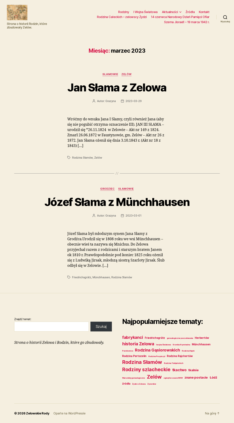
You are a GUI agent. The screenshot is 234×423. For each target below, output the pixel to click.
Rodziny (123, 12)
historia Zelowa (138, 343)
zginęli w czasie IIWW (173, 378)
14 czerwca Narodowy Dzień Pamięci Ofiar (180, 17)
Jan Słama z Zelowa (116, 87)
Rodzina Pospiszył (156, 356)
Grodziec (107, 188)
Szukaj (101, 326)
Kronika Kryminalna (181, 345)
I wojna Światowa (163, 345)
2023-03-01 (133, 215)
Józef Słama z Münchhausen (117, 201)
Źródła (190, 12)
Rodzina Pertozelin (134, 356)
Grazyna (110, 101)
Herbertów (202, 337)
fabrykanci (132, 337)
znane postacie (196, 377)
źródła (126, 383)
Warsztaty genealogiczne (133, 378)
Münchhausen (101, 277)
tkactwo (179, 370)
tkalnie (193, 370)
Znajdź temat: (22, 319)
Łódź (213, 377)
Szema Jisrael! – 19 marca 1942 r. (187, 22)
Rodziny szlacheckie (146, 369)
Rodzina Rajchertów (180, 356)
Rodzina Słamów (82, 157)
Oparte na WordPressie (69, 413)
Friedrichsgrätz (81, 277)
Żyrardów (151, 384)
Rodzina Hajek (188, 351)
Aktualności (170, 12)
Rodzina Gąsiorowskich (157, 350)
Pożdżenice (127, 351)
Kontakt (204, 12)
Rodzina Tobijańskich (173, 363)
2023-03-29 (133, 101)
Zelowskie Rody (37, 413)
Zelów (126, 74)
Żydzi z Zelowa (138, 384)
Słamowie (110, 74)
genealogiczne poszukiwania (180, 338)
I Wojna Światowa (145, 12)
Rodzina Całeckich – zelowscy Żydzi (122, 17)
